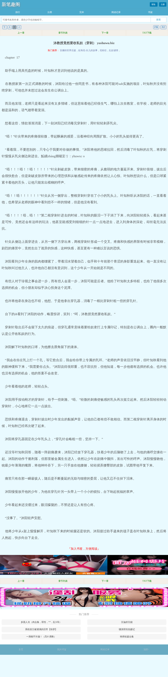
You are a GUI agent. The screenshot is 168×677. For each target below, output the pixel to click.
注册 (163, 4)
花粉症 (103, 50)
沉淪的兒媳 (127, 622)
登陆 (153, 4)
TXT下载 (147, 33)
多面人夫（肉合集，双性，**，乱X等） (41, 622)
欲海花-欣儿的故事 (87, 50)
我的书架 (61, 649)
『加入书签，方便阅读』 (84, 548)
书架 (150, 12)
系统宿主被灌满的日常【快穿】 (41, 629)
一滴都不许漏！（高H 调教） (41, 636)
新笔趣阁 (11, 4)
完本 (81, 12)
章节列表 (63, 33)
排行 (17, 12)
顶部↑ (146, 649)
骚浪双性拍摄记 (127, 629)
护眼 (156, 27)
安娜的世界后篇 (68, 50)
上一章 (21, 33)
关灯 (163, 27)
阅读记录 (116, 12)
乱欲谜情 (113, 50)
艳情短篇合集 (127, 636)
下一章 (105, 33)
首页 (21, 649)
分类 (49, 12)
